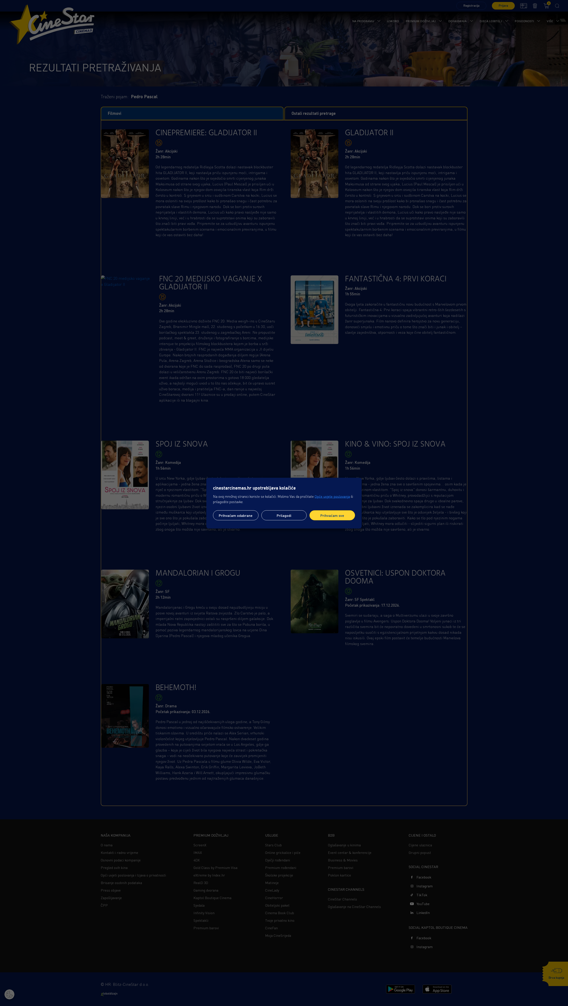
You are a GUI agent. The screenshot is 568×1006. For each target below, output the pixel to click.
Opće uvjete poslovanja (332, 496)
